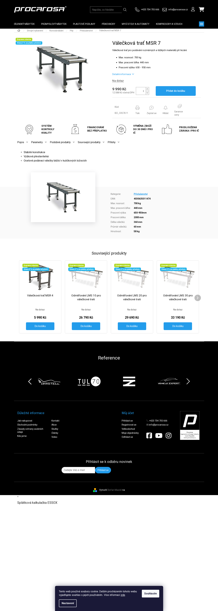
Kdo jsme (22, 436)
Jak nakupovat (24, 420)
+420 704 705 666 (150, 9)
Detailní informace (121, 74)
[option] (49, 381)
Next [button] (188, 381)
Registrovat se (129, 424)
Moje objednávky (130, 433)
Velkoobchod (128, 429)
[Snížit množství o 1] (147, 93)
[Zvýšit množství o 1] (147, 89)
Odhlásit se (127, 437)
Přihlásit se (127, 420)
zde (123, 595)
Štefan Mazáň (114, 490)
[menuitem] (24, 24)
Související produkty (89, 142)
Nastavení (68, 603)
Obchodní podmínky (27, 424)
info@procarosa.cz (178, 9)
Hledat (125, 9)
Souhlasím (150, 593)
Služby (54, 429)
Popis (20, 142)
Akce (54, 424)
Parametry (37, 142)
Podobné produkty (60, 142)
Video (54, 437)
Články (54, 433)
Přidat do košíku (175, 90)
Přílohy (112, 142)
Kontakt (55, 420)
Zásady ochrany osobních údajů (30, 430)
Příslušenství (141, 194)
